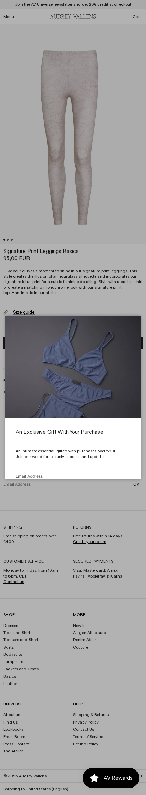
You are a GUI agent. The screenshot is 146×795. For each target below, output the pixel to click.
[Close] (134, 322)
